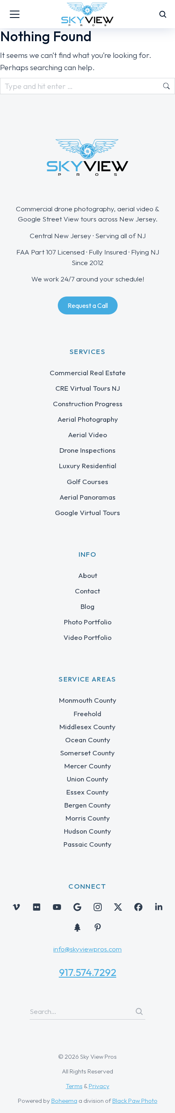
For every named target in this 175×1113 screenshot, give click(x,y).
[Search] (139, 1011)
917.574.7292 (87, 972)
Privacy (99, 1086)
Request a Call (88, 305)
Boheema (64, 1100)
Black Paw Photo (135, 1100)
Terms (74, 1086)
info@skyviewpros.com (87, 949)
